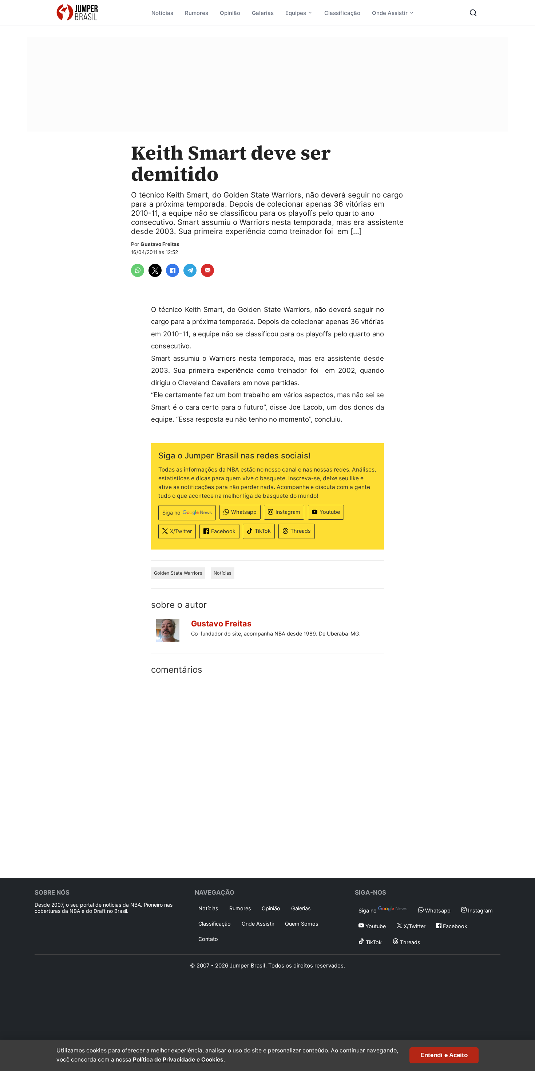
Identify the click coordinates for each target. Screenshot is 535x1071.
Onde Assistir (390, 12)
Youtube (330, 512)
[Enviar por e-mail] (207, 270)
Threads (300, 531)
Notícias (162, 12)
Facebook (223, 531)
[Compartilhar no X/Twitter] (155, 270)
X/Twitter (181, 531)
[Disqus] (267, 775)
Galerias (263, 12)
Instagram (288, 512)
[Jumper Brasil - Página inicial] (77, 13)
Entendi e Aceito (444, 1055)
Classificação (342, 12)
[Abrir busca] (473, 12)
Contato (208, 939)
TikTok (263, 531)
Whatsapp (244, 512)
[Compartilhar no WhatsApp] (137, 270)
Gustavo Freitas (159, 244)
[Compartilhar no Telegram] (190, 270)
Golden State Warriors (178, 573)
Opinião (230, 12)
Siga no (171, 512)
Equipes (295, 12)
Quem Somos (301, 923)
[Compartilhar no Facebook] (172, 270)
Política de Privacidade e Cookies (178, 1059)
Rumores (196, 12)
